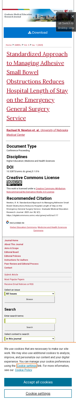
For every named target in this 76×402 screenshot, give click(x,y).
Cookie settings (27, 365)
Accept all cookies (38, 382)
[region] (38, 372)
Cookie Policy (23, 370)
